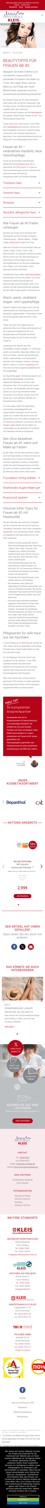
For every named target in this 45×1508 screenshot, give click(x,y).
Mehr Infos (23, 1503)
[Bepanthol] (16, 802)
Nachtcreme (15, 242)
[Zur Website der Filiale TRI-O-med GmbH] (22, 1327)
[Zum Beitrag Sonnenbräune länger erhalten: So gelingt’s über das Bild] (22, 988)
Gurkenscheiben (17, 379)
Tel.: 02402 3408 (22, 1283)
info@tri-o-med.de (22, 1350)
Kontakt (22, 1398)
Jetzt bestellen (22, 896)
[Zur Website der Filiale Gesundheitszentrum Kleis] (22, 1231)
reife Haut (25, 643)
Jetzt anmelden (22, 1121)
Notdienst (13, 7)
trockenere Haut (22, 164)
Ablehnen (23, 1497)
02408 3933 (25, 5)
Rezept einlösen (31, 7)
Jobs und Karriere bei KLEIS (22, 1403)
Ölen (35, 247)
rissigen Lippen (9, 425)
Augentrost (30, 365)
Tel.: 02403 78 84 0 (22, 1344)
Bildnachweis (22, 1417)
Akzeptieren (23, 1500)
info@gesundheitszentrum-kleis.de (22, 1255)
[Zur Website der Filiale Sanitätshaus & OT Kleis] (22, 1298)
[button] (42, 800)
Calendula (10, 431)
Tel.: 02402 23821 (22, 1248)
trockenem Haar (17, 583)
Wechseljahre (36, 112)
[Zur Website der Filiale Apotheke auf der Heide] (22, 1265)
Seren (27, 239)
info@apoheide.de (22, 1289)
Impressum (22, 1407)
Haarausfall (8, 532)
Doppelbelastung (14, 127)
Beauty (6, 53)
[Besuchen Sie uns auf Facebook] (23, 1390)
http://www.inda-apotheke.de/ (26, 1167)
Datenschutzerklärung (22, 1412)
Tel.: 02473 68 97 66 (22, 1314)
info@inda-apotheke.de (25, 1164)
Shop (21, 7)
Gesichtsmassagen (32, 274)
